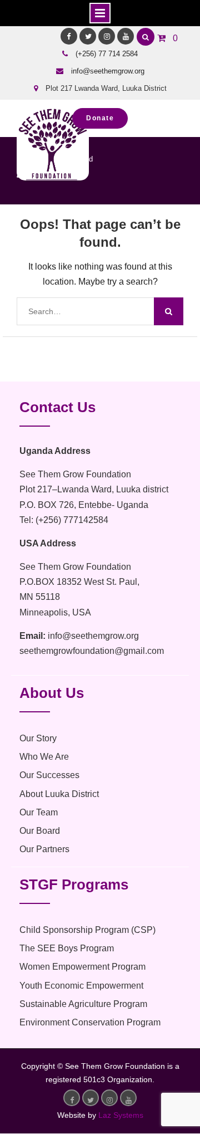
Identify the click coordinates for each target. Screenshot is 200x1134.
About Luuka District (59, 794)
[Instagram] (106, 36)
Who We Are (44, 756)
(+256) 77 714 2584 (107, 54)
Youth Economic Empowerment (81, 985)
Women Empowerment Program (82, 966)
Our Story (38, 738)
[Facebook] (69, 36)
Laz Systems (120, 1115)
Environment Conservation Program (90, 1022)
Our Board (39, 830)
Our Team (38, 812)
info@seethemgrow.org (107, 71)
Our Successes (49, 775)
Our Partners (44, 849)
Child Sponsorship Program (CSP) (87, 930)
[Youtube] (125, 36)
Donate (100, 118)
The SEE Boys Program (66, 948)
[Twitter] (87, 36)
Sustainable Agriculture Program (83, 1004)
